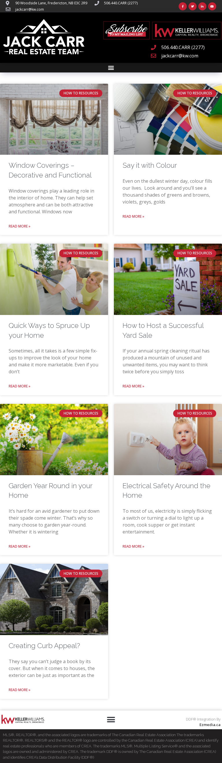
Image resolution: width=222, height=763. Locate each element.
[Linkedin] (202, 6)
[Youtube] (212, 6)
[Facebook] (183, 6)
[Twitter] (192, 6)
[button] (111, 67)
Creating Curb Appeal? (44, 645)
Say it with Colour (150, 165)
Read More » (19, 226)
